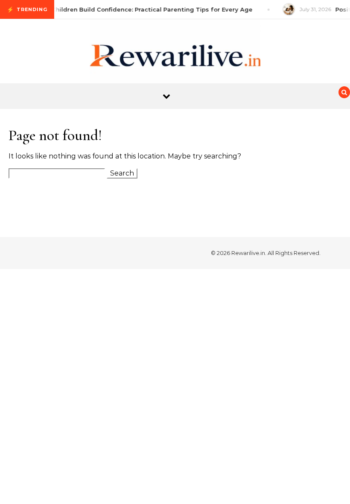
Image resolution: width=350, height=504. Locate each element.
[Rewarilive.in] (175, 59)
